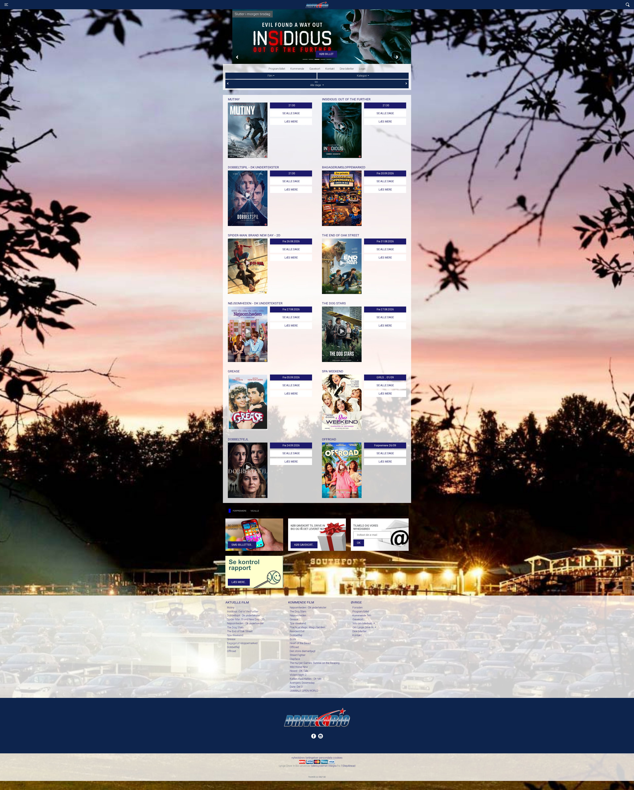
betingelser (312, 757)
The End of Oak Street (239, 631)
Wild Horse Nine (299, 667)
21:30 (292, 105)
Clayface (295, 659)
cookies (337, 757)
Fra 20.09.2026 (385, 173)
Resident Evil (297, 631)
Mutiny (230, 607)
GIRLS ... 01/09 (385, 377)
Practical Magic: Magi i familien (307, 627)
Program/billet (277, 68)
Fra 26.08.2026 (291, 241)
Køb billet (317, 54)
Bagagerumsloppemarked (242, 643)
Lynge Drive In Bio (317, 5)
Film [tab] (270, 75)
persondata (325, 757)
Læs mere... (238, 582)
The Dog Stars (235, 627)
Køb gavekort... (304, 544)
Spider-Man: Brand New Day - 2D (245, 619)
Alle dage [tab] (316, 84)
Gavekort (314, 68)
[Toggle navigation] (628, 4)
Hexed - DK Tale (299, 670)
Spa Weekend (235, 635)
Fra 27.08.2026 (291, 309)
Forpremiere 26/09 (385, 445)
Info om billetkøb (362, 623)
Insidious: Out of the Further (243, 611)
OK (358, 542)
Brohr (293, 639)
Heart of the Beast (300, 643)
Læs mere (291, 121)
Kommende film (361, 615)
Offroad (231, 651)
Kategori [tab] (362, 75)
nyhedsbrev (298, 757)
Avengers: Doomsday (302, 682)
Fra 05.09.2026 (291, 377)
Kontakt (330, 68)
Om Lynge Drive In (363, 627)
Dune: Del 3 (296, 686)
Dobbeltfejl (233, 647)
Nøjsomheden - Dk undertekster (245, 623)
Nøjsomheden (298, 615)
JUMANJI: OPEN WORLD (304, 690)
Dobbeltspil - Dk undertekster (243, 615)
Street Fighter (297, 655)
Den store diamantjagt (302, 651)
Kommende (297, 68)
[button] (237, 57)
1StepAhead (348, 765)
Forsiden (357, 607)
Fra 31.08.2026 (385, 241)
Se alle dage (291, 113)
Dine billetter (347, 68)
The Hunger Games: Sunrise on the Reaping (314, 663)
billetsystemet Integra (323, 765)
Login (362, 68)
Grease (231, 639)
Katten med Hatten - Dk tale (306, 678)
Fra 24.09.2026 (291, 445)
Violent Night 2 (298, 674)
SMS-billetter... (242, 544)
